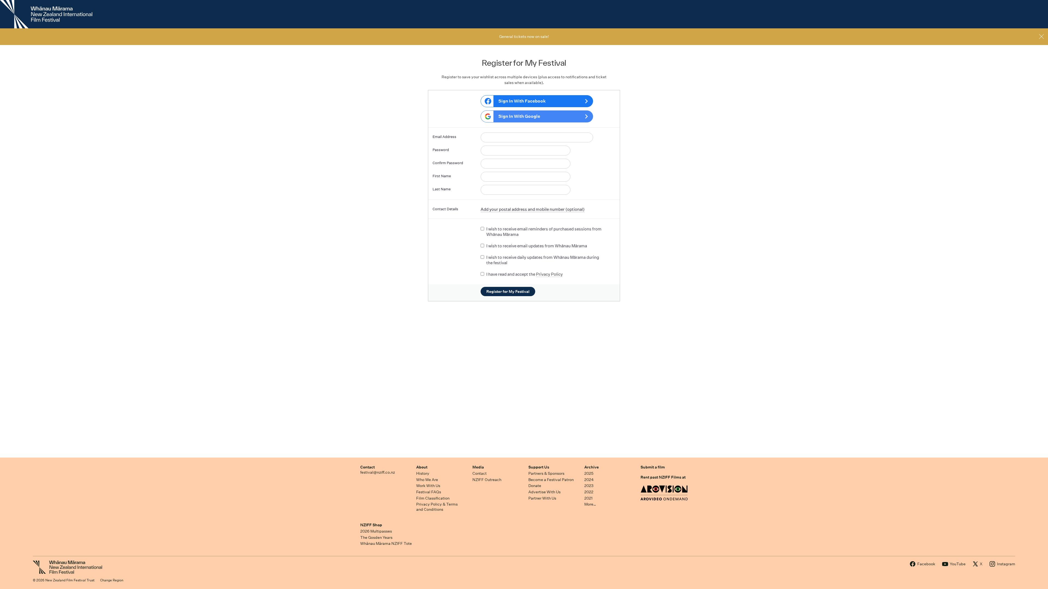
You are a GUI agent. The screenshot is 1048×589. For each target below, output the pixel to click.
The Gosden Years (376, 537)
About (421, 467)
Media (478, 467)
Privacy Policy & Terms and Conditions (437, 507)
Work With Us (428, 485)
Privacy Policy (549, 274)
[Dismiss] (1041, 36)
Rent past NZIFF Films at (663, 477)
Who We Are (427, 479)
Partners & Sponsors (546, 473)
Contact (367, 467)
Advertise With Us (544, 491)
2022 (588, 491)
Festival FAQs (428, 491)
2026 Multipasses (376, 531)
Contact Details (445, 209)
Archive (591, 467)
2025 (588, 473)
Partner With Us (542, 498)
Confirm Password (448, 163)
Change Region (111, 580)
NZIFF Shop (371, 524)
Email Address (444, 136)
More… (590, 504)
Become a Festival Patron (551, 479)
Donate (534, 485)
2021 (588, 498)
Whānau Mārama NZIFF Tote (386, 543)
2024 (589, 479)
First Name (442, 176)
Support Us (538, 467)
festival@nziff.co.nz (377, 472)
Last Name (442, 189)
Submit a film (653, 467)
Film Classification (432, 498)
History (422, 473)
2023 (589, 485)
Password (441, 150)
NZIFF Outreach (486, 479)
